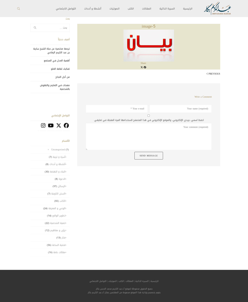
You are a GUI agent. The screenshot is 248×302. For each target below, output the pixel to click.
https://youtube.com (50, 127)
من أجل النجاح (63, 77)
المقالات (146, 8)
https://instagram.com (43, 127)
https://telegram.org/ (38, 127)
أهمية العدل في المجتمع (57, 60)
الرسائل (61, 186)
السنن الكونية (58, 193)
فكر (63, 237)
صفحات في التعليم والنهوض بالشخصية (55, 87)
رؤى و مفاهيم (57, 230)
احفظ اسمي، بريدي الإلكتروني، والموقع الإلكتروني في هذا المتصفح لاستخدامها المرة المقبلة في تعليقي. (149, 120)
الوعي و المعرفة (56, 208)
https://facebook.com (66, 127)
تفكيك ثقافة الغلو (60, 69)
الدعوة (62, 179)
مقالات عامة (59, 252)
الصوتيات (114, 8)
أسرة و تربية (59, 157)
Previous (214, 74)
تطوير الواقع (58, 215)
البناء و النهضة (57, 171)
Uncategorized (58, 149)
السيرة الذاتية (167, 8)
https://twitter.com (58, 127)
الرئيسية (187, 8)
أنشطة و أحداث (92, 8)
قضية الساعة (58, 245)
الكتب (131, 8)
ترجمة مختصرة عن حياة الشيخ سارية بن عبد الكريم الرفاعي (51, 51)
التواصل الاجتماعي (97, 281)
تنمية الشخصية (57, 223)
